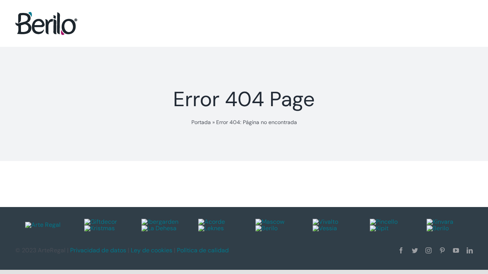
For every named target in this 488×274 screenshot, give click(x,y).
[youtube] (456, 250)
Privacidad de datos (98, 250)
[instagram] (428, 250)
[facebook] (401, 250)
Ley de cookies (151, 250)
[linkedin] (470, 250)
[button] (455, 23)
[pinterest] (442, 250)
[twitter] (415, 250)
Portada (201, 122)
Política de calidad (203, 250)
